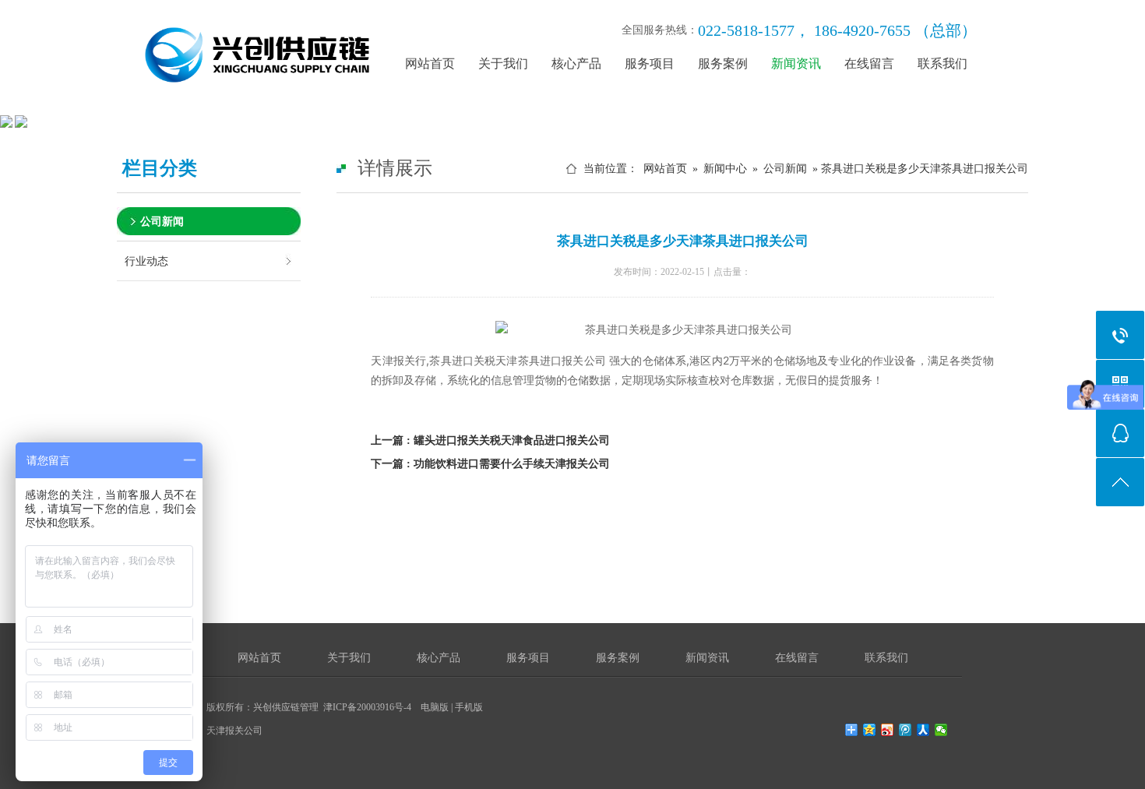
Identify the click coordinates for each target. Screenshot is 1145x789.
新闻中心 (725, 168)
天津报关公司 (234, 730)
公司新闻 (162, 221)
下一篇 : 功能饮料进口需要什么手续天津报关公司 (490, 464)
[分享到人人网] (923, 730)
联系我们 (942, 63)
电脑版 (435, 707)
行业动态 (146, 261)
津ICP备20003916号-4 (367, 707)
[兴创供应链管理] (265, 105)
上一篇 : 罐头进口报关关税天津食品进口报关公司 (490, 440)
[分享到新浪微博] (887, 730)
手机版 (469, 707)
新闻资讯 (796, 63)
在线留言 (869, 63)
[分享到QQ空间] (869, 730)
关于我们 (503, 63)
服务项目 (650, 63)
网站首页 (430, 63)
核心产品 (576, 63)
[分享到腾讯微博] (905, 730)
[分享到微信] (941, 730)
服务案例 (723, 63)
